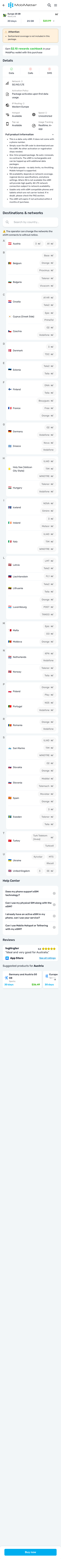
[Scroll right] (55, 979)
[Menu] (55, 5)
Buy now (30, 1552)
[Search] (49, 5)
